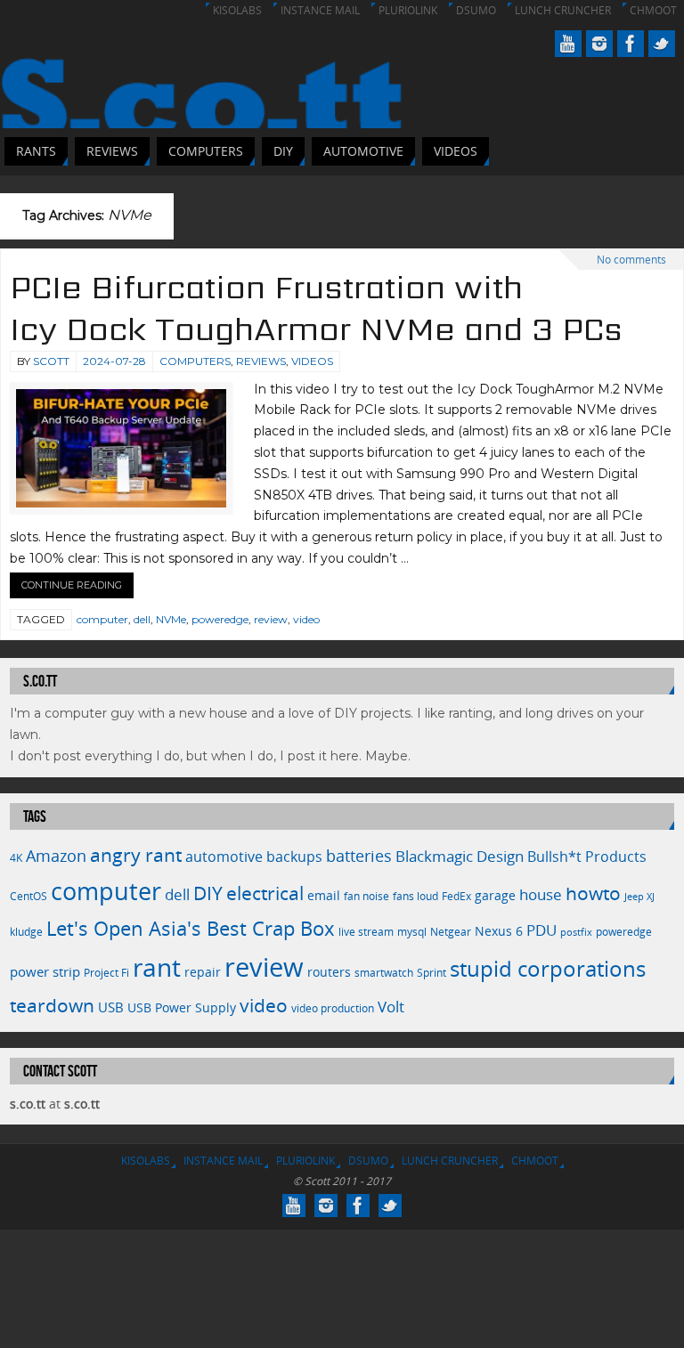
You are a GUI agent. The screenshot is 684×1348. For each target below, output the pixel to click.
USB (111, 1007)
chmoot (653, 10)
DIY (208, 893)
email (323, 895)
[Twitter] (661, 43)
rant (157, 967)
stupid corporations (548, 968)
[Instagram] (599, 43)
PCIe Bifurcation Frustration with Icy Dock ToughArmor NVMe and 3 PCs (316, 308)
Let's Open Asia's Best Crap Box (190, 928)
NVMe (171, 619)
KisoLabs (237, 10)
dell (142, 619)
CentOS (28, 896)
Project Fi (106, 972)
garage (495, 895)
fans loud (415, 896)
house (540, 894)
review (271, 619)
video (306, 619)
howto (593, 892)
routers (329, 971)
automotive (224, 856)
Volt (391, 1006)
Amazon (56, 855)
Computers (195, 361)
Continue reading (71, 585)
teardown (52, 1005)
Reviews (261, 361)
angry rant (136, 854)
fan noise (366, 896)
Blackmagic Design (459, 856)
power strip (45, 971)
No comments (631, 259)
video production (332, 1008)
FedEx (456, 896)
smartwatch (383, 972)
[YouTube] (568, 43)
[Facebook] (630, 43)
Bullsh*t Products (587, 856)
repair (202, 971)
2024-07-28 (114, 361)
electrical (265, 892)
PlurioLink (408, 10)
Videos (312, 361)
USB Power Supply (181, 1007)
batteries (359, 855)
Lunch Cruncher (563, 10)
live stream (366, 931)
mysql (412, 931)
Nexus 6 (499, 930)
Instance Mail (320, 10)
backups (294, 856)
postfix (576, 932)
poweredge (219, 619)
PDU (541, 930)
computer (102, 619)
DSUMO (476, 10)
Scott (51, 361)
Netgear (450, 931)
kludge (26, 931)
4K (16, 857)
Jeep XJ (639, 896)
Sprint (431, 972)
